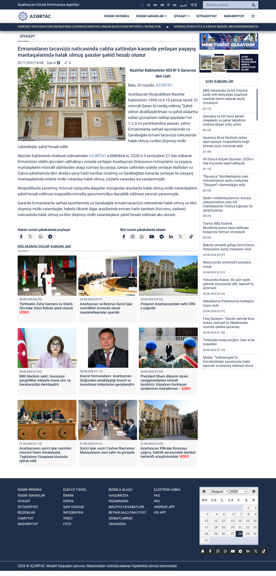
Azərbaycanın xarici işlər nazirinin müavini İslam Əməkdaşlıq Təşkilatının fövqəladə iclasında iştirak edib (45, 454)
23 (255, 527)
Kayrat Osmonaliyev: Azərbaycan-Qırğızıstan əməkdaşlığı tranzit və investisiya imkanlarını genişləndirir (107, 380)
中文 (194, 5)
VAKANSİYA (117, 524)
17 (206, 527)
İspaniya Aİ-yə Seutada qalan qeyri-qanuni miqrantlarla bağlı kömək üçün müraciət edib (226, 142)
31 (206, 540)
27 (232, 533)
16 (255, 520)
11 (216, 520)
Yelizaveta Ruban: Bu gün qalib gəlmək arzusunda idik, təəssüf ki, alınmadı (228, 284)
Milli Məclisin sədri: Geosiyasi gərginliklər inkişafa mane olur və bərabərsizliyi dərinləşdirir (45, 380)
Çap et (52, 63)
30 (255, 533)
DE (162, 5)
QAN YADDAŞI (73, 507)
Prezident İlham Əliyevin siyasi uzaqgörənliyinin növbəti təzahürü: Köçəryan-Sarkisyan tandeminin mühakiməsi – (166, 382)
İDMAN (68, 495)
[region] (230, 228)
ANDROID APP (164, 507)
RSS (157, 501)
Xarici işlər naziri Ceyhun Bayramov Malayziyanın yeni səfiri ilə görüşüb (107, 450)
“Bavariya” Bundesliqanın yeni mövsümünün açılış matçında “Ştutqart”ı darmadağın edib (225, 180)
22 (247, 527)
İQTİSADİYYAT (206, 16)
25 (216, 533)
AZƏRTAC (164, 85)
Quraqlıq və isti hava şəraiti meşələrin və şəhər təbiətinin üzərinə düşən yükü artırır (224, 120)
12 (223, 520)
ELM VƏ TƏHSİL (75, 490)
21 (240, 527)
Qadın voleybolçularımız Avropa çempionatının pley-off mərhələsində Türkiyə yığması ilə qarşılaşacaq (227, 204)
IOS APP (160, 512)
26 (223, 533)
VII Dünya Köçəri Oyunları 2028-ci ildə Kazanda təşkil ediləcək (228, 161)
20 (232, 527)
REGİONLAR (26, 512)
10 (206, 520)
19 (223, 527)
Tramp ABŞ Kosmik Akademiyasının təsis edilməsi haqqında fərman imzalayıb (226, 227)
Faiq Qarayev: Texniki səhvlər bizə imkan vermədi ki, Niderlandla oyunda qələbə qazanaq (228, 323)
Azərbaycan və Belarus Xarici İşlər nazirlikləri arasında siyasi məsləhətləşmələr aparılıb (106, 308)
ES (174, 5)
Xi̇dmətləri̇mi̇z (121, 518)
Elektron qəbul (167, 490)
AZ (142, 5)
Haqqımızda (118, 495)
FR (168, 5)
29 (247, 533)
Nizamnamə (118, 501)
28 (240, 533)
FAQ (157, 495)
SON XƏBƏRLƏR (219, 81)
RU (148, 5)
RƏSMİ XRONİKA (116, 16)
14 (240, 520)
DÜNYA (68, 501)
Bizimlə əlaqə (120, 490)
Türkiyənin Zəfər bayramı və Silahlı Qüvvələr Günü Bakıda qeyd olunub (46, 308)
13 (232, 520)
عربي (183, 5)
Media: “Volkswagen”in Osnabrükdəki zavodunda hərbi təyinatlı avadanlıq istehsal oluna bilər (228, 363)
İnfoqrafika (73, 512)
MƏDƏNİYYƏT (234, 16)
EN (155, 5)
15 (247, 520)
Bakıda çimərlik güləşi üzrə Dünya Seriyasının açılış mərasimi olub (228, 247)
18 (216, 527)
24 (206, 533)
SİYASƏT (180, 16)
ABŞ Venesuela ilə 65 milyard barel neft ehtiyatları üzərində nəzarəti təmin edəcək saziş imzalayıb (225, 96)
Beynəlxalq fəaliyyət (127, 512)
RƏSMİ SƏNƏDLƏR (150, 16)
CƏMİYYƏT (26, 518)
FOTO (67, 524)
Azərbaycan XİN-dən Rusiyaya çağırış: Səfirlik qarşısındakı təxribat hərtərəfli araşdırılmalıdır (168, 452)
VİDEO (67, 518)
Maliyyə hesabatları (126, 507)
